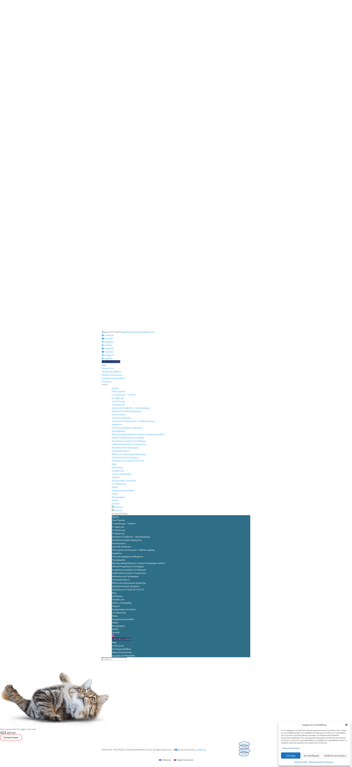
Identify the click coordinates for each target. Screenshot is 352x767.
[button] (346, 724)
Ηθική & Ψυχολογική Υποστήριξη (128, 437)
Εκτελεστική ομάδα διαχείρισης (127, 411)
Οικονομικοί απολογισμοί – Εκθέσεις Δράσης (133, 421)
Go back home (11, 737)
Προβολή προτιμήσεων (335, 755)
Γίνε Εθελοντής (119, 483)
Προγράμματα (118, 431)
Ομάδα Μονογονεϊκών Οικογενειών (129, 444)
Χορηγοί (116, 477)
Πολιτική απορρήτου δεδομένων (321, 762)
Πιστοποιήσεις (119, 414)
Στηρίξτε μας (118, 470)
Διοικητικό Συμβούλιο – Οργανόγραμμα (131, 407)
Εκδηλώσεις (117, 467)
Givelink (115, 503)
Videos (115, 493)
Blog (104, 365)
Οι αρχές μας (118, 398)
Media (115, 487)
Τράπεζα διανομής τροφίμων (126, 457)
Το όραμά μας (118, 404)
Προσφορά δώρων (121, 450)
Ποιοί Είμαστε (118, 391)
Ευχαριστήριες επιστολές (124, 480)
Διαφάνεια (117, 424)
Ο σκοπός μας (118, 401)
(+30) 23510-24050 (111, 361)
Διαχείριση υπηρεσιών (291, 748)
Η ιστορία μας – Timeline (123, 394)
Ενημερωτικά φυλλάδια (123, 490)
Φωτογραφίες (118, 497)
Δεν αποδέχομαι (311, 755)
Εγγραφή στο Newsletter (113, 378)
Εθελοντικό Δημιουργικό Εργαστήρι (129, 454)
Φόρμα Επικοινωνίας (112, 374)
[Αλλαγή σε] (181, 507)
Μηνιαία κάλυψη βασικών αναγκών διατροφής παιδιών (138, 434)
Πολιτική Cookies (300, 762)
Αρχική (115, 388)
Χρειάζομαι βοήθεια (111, 371)
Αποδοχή (290, 755)
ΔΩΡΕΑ (115, 500)
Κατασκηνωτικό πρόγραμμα (125, 447)
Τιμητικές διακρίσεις (121, 417)
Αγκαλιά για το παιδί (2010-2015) (128, 460)
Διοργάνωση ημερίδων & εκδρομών (129, 441)
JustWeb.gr (201, 749)
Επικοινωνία (108, 368)
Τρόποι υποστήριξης (122, 474)
